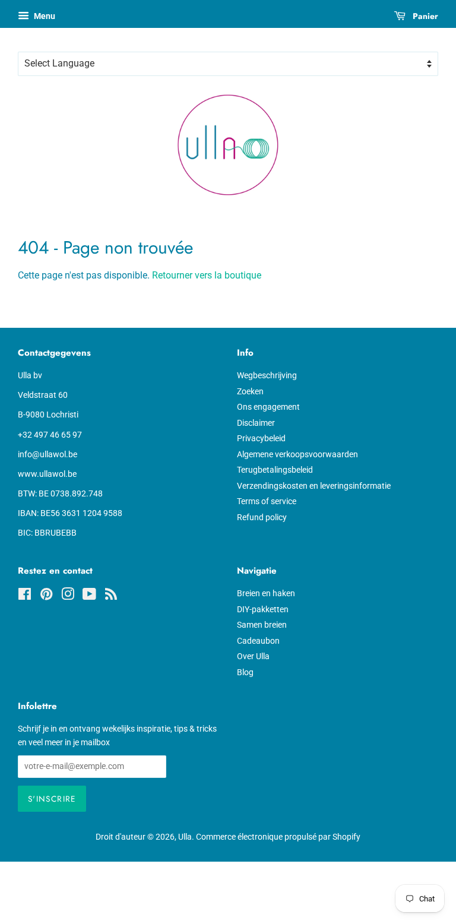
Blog (245, 672)
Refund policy (262, 517)
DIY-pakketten (263, 609)
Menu (43, 16)
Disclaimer (256, 423)
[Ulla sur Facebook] (24, 596)
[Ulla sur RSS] (111, 596)
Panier (424, 16)
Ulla (185, 836)
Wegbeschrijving (267, 375)
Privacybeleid (261, 438)
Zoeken (250, 391)
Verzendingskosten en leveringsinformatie (314, 486)
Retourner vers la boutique (206, 275)
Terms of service (266, 501)
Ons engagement (268, 407)
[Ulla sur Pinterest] (46, 596)
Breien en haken (266, 593)
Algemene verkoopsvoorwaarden (297, 454)
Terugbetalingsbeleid (275, 469)
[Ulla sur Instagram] (67, 596)
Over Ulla (253, 656)
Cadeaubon (258, 640)
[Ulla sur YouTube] (89, 596)
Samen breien (262, 624)
